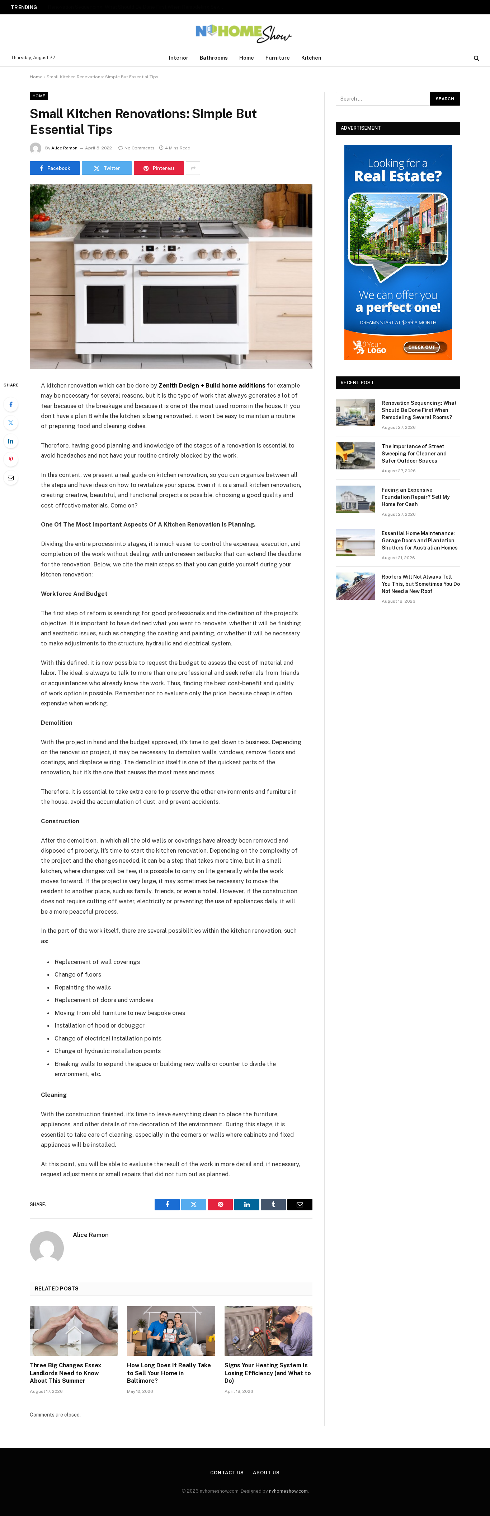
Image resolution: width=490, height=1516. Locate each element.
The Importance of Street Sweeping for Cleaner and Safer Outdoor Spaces (132, 7)
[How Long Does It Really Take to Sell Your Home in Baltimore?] (171, 1331)
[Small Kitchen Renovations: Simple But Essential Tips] (171, 276)
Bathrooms (214, 58)
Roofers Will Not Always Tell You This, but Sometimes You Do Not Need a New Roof (421, 584)
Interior (178, 58)
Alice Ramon (64, 147)
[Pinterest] (11, 459)
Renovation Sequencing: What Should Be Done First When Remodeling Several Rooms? (419, 410)
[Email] (11, 477)
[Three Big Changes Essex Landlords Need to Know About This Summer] (74, 1331)
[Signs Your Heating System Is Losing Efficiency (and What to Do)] (268, 1331)
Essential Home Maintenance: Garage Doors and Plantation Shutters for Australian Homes (420, 540)
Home (246, 58)
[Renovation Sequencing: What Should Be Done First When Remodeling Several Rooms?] (355, 412)
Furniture (277, 58)
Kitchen (311, 58)
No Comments (139, 147)
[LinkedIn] (11, 441)
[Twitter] (11, 423)
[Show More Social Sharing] (193, 168)
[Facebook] (11, 404)
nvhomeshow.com (288, 1491)
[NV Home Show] (245, 31)
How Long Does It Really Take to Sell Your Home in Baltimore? (169, 1373)
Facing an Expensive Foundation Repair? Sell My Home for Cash (416, 497)
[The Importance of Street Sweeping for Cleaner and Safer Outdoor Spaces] (355, 455)
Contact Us (227, 1472)
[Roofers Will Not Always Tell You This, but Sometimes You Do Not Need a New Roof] (355, 586)
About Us (266, 1472)
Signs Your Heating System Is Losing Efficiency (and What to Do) (268, 1373)
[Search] (475, 58)
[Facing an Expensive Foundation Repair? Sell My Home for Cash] (355, 499)
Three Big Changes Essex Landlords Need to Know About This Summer (65, 1373)
